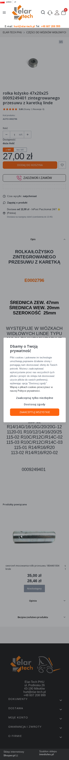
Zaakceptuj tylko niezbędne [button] (34, 398)
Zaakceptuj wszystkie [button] (34, 412)
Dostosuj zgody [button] (34, 404)
